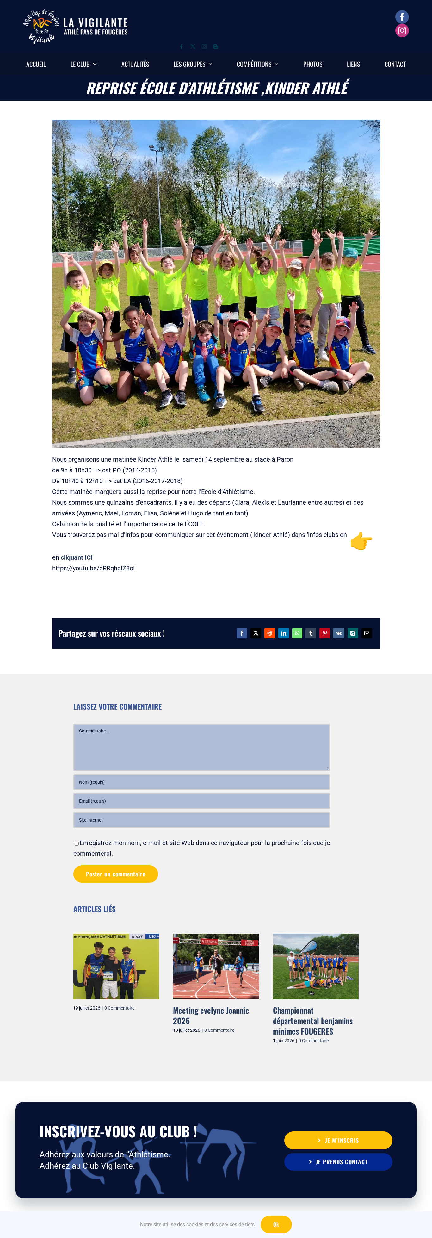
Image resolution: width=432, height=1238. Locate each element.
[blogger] (215, 46)
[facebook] (402, 17)
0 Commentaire (120, 1008)
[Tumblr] (311, 633)
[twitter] (192, 46)
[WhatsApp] (297, 633)
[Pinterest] (325, 633)
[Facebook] (242, 633)
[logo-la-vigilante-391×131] (75, 12)
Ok (276, 1224)
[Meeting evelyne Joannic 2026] (216, 937)
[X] (256, 633)
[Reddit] (270, 633)
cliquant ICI (77, 557)
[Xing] (353, 633)
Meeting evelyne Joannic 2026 (211, 1015)
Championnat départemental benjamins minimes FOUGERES (313, 1020)
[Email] (367, 633)
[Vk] (339, 633)
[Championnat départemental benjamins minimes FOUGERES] (316, 937)
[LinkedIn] (284, 633)
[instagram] (402, 30)
